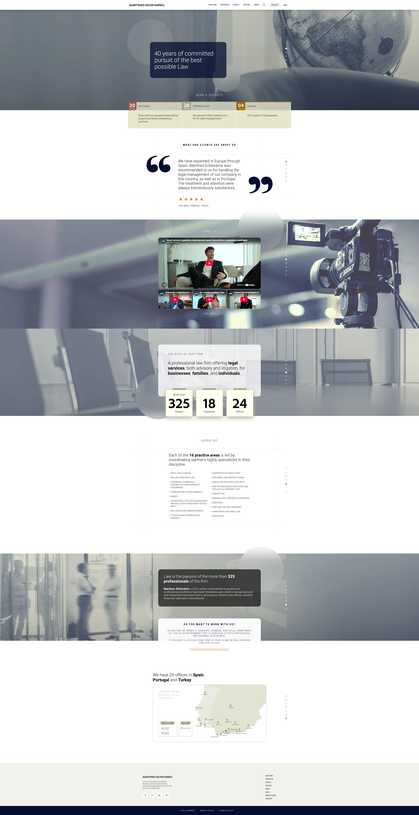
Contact (268, 799)
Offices (246, 5)
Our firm (269, 776)
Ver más (209, 313)
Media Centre (270, 795)
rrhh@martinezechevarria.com (209, 649)
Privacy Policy (207, 810)
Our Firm (212, 5)
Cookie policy (226, 810)
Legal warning (187, 810)
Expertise (224, 5)
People (236, 5)
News (256, 5)
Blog (267, 792)
